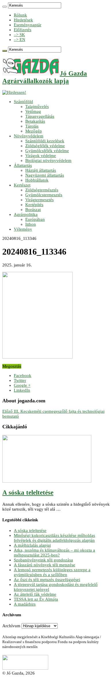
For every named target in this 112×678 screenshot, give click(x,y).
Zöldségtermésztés (41, 190)
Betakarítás (35, 121)
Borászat (33, 209)
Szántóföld (23, 101)
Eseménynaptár (27, 25)
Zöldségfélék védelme (45, 145)
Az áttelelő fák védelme (35, 594)
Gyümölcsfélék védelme (47, 150)
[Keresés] (4, 7)
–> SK (19, 34)
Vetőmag (33, 111)
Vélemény (23, 229)
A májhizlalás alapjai (32, 545)
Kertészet (22, 185)
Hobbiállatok (37, 180)
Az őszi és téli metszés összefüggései (47, 579)
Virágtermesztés (39, 199)
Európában (35, 219)
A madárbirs (25, 604)
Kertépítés (34, 204)
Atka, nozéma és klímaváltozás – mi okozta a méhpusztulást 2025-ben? (54, 552)
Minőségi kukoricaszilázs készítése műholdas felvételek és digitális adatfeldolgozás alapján (54, 538)
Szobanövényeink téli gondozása (43, 560)
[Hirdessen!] (14, 92)
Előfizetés (22, 29)
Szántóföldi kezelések (44, 141)
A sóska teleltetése (27, 492)
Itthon (30, 224)
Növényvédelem (28, 136)
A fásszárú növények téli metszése (44, 565)
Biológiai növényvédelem (48, 160)
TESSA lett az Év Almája (36, 599)
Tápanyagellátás (39, 116)
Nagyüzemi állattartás (44, 175)
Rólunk (20, 15)
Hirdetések (23, 20)
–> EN (19, 39)
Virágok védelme (40, 155)
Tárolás (31, 126)
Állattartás (23, 165)
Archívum (11, 625)
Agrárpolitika (26, 214)
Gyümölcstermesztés (43, 195)
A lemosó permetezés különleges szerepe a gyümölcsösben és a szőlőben (52, 572)
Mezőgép (33, 131)
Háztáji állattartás (40, 170)
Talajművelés (37, 106)
